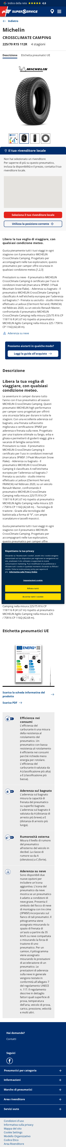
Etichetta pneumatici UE (35, 55)
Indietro (13, 21)
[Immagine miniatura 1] (13, 138)
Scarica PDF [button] (10, 702)
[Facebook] (9, 1060)
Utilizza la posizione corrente (30, 224)
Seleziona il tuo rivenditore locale (33, 215)
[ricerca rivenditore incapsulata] (52, 11)
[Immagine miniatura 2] (24, 138)
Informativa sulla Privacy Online (23, 572)
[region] (33, 573)
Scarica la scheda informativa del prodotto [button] (24, 694)
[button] (59, 11)
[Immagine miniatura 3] (35, 138)
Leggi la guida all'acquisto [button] (30, 353)
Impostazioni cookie (33, 580)
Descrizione (10, 55)
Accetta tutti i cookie (33, 596)
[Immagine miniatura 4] (45, 138)
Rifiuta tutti (33, 588)
